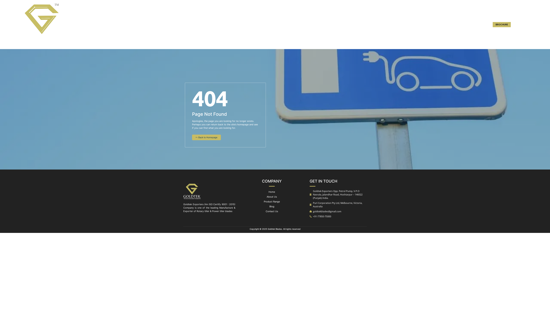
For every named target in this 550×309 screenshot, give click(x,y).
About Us (392, 24)
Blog (432, 24)
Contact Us (448, 24)
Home (377, 24)
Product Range (413, 24)
